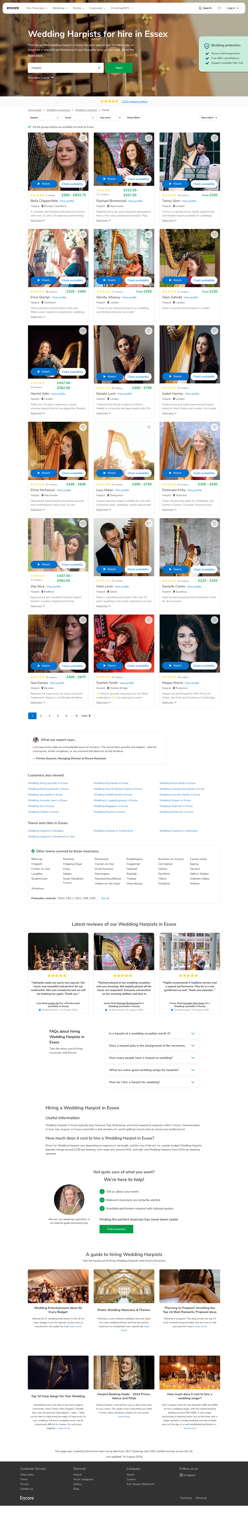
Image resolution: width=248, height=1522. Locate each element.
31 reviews (117, 677)
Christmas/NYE (120, 8)
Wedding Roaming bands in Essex (48, 789)
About (130, 1475)
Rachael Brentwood (128, 1003)
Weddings (58, 8)
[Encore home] (13, 8)
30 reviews (51, 677)
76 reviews (183, 195)
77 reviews (117, 291)
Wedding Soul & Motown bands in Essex (118, 789)
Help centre (27, 1475)
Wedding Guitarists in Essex (176, 812)
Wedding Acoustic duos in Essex (47, 800)
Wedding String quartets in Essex (48, 783)
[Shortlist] (219, 8)
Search (207, 8)
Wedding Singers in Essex (175, 800)
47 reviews (183, 291)
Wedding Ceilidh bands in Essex (113, 795)
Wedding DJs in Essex (41, 806)
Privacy (24, 1484)
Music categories (83, 1479)
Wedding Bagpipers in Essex (111, 806)
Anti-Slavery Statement (140, 1484)
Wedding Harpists (86, 110)
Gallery (77, 1484)
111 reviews (102, 194)
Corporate (96, 8)
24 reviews (117, 484)
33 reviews (183, 581)
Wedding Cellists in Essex (43, 812)
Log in (231, 8)
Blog (76, 1489)
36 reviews (117, 388)
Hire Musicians (35, 8)
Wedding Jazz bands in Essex (45, 795)
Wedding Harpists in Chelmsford (113, 831)
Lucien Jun (53, 1003)
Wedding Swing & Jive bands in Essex (181, 789)
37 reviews (36, 580)
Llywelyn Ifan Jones (193, 1003)
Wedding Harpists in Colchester (178, 831)
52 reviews (36, 387)
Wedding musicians (58, 110)
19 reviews (183, 677)
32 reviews (51, 484)
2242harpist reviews (135, 101)
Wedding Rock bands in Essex (177, 783)
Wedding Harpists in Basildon (46, 831)
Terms (24, 1479)
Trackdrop (186, 1498)
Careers (131, 1479)
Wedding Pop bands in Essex (111, 783)
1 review (50, 195)
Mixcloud (201, 1498)
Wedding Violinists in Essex (176, 806)
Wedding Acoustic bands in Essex (179, 795)
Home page (35, 110)
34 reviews (183, 388)
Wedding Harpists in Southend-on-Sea (51, 836)
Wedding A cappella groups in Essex (115, 800)
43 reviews (183, 484)
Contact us (26, 1489)
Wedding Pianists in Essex (109, 812)
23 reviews (117, 580)
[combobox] (45, 118)
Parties (77, 8)
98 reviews (51, 291)
